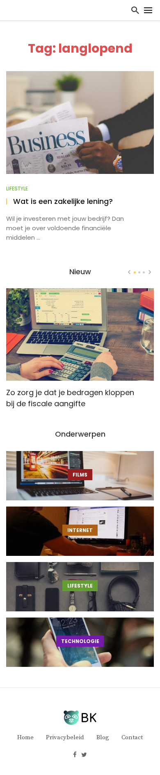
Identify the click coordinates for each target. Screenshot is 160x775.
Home (25, 737)
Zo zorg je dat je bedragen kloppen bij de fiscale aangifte (70, 398)
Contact (132, 737)
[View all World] (80, 475)
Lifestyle (17, 188)
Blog (102, 737)
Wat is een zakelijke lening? (63, 201)
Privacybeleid (65, 737)
